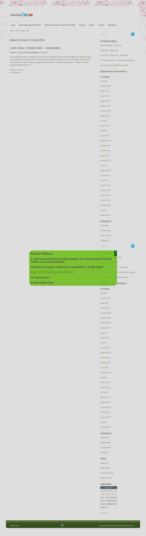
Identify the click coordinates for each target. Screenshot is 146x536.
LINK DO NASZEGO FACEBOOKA (52, 272)
